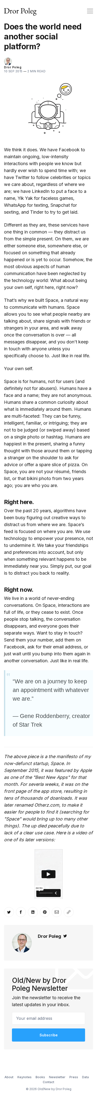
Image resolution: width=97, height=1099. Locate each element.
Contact (48, 1082)
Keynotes (24, 1077)
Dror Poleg (12, 67)
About (8, 1077)
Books (40, 1077)
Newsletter (57, 1077)
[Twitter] (65, 936)
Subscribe (49, 1035)
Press (73, 1077)
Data (85, 1077)
